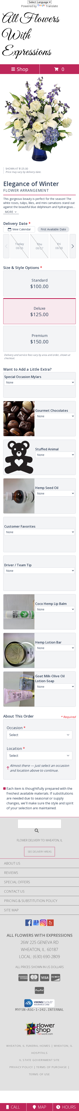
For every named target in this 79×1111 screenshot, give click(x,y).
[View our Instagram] (43, 924)
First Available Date (53, 229)
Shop (22, 69)
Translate (52, 6)
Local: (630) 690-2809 (39, 956)
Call (14, 1107)
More (9, 212)
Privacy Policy (21, 1067)
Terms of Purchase (51, 1067)
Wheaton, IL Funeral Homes (28, 1046)
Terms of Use (39, 1074)
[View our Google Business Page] (36, 924)
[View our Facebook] (28, 924)
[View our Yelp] (50, 924)
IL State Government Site (39, 1060)
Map (41, 1107)
